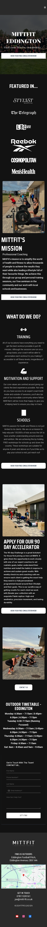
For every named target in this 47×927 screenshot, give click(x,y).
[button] (45, 7)
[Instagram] (23, 916)
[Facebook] (30, 916)
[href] (23, 876)
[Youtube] (17, 916)
